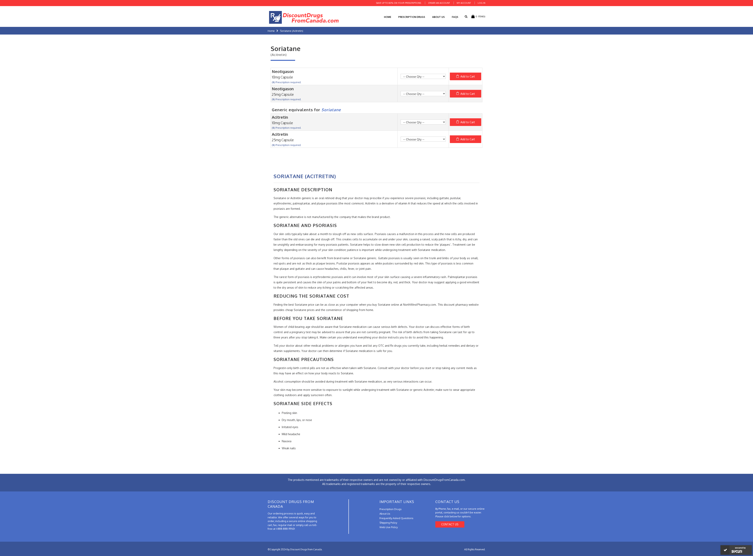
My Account (464, 3)
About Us (438, 16)
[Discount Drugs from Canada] (304, 17)
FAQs (455, 16)
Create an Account (439, 3)
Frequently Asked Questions (396, 518)
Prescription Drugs (411, 16)
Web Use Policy (388, 527)
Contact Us (449, 524)
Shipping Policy (388, 522)
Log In (481, 3)
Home (271, 30)
